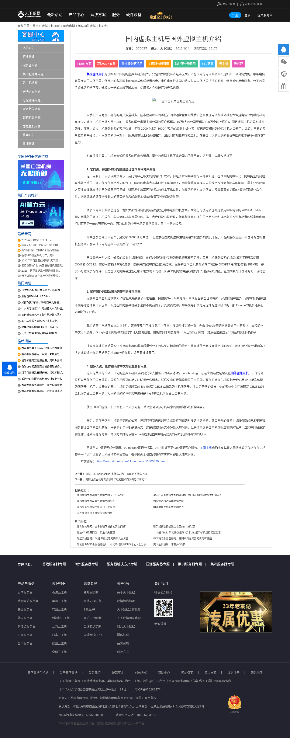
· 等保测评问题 (31, 100)
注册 (235, 15)
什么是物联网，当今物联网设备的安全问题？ (102, 526)
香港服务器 (25, 592)
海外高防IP (90, 592)
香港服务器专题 (56, 564)
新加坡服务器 (26, 626)
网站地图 (257, 672)
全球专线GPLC (93, 635)
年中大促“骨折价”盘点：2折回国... (40, 245)
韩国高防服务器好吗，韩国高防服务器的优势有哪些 (182, 538)
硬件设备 (133, 15)
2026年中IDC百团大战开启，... (39, 240)
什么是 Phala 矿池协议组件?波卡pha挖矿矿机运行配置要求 (187, 532)
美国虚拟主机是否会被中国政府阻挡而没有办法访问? (116, 479)
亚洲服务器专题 (160, 564)
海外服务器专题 (89, 564)
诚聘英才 (118, 672)
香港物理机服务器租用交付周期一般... (42, 378)
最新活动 (54, 15)
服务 (116, 15)
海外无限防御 (92, 601)
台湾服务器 (25, 643)
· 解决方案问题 (31, 91)
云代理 (238, 63)
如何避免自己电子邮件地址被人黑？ (41, 314)
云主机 (223, 63)
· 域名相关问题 (31, 109)
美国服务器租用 (158, 63)
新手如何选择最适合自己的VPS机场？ (175, 526)
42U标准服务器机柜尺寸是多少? (39, 321)
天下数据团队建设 (129, 618)
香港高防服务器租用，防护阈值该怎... (42, 391)
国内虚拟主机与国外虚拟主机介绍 (96, 501)
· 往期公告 (28, 135)
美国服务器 (25, 609)
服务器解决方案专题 (124, 564)
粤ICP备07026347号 (148, 689)
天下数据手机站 (38, 672)
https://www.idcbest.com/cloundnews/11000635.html (130, 461)
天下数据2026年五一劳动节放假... (40, 275)
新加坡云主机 (61, 618)
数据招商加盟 (126, 601)
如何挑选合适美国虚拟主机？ (169, 501)
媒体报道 (123, 635)
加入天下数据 (126, 626)
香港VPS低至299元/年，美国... (38, 255)
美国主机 (206, 447)
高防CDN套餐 (106, 63)
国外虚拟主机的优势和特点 (168, 507)
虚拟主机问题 (51, 26)
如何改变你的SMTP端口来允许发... (41, 302)
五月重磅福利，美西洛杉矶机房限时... (42, 265)
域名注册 (233, 672)
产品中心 (76, 15)
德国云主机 (59, 643)
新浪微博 (160, 624)
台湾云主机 (59, 626)
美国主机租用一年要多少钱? (169, 544)
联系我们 (95, 672)
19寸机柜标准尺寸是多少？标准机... (41, 290)
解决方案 (98, 15)
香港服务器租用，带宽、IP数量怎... (41, 354)
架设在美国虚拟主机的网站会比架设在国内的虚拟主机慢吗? (187, 495)
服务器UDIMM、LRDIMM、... (38, 296)
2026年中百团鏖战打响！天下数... (40, 260)
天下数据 (166, 48)
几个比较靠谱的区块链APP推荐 (39, 333)
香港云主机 (59, 592)
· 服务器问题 (29, 65)
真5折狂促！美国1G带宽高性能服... (41, 250)
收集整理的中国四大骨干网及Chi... (41, 327)
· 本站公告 (28, 48)
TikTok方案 (84, 63)
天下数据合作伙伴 (129, 609)
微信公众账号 (163, 592)
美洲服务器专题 (222, 564)
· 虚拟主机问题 (31, 126)
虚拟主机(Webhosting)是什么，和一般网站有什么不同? (117, 474)
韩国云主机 (59, 609)
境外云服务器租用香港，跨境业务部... (42, 360)
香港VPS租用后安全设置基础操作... (41, 366)
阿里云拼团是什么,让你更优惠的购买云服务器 (102, 538)
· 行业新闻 (28, 56)
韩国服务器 (25, 618)
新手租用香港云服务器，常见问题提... (42, 372)
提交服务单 (265, 15)
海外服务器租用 (185, 63)
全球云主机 (59, 652)
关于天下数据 (126, 592)
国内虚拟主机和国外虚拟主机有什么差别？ (101, 495)
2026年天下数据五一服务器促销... (40, 270)
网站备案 (187, 672)
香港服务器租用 (131, 63)
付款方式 (123, 652)
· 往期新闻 (28, 143)
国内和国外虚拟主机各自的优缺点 (96, 507)
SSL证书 (207, 63)
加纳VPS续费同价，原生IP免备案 (96, 532)
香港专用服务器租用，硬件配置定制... (42, 385)
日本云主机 (59, 635)
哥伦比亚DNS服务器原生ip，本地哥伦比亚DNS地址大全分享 (111, 544)
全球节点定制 (92, 626)
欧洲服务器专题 (192, 564)
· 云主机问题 (29, 82)
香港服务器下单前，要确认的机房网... (42, 348)
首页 (35, 26)
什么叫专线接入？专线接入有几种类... (42, 308)
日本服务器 (25, 635)
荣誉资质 (123, 643)
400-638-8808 (253, 4)
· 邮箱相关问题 (31, 117)
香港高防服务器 (28, 601)
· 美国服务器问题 (32, 74)
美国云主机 (59, 601)
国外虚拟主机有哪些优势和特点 (95, 513)
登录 (248, 15)
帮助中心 (164, 672)
